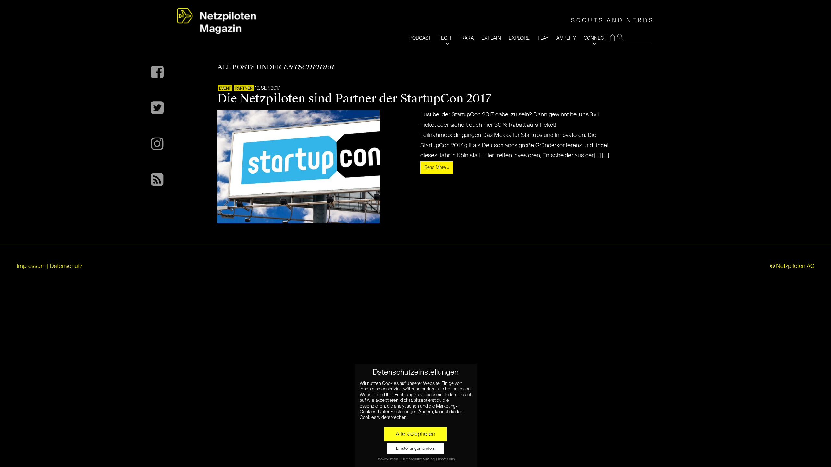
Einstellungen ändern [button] (415, 449)
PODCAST (420, 38)
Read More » (436, 167)
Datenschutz (66, 266)
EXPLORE (519, 38)
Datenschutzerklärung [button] (418, 459)
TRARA (466, 38)
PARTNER (244, 88)
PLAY (543, 38)
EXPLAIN (491, 38)
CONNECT (595, 38)
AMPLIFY (566, 38)
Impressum (31, 266)
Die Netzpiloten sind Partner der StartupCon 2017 (354, 98)
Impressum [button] (446, 459)
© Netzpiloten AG (792, 266)
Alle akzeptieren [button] (415, 434)
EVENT (225, 88)
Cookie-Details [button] (388, 459)
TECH (445, 38)
